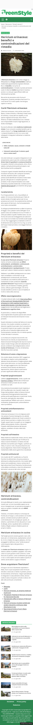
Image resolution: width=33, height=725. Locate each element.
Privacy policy (21, 702)
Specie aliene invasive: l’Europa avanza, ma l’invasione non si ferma (21, 692)
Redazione (16, 705)
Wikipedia (7, 587)
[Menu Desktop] (2, 19)
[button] (31, 20)
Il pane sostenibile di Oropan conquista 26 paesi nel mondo (20, 683)
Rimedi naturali (5, 33)
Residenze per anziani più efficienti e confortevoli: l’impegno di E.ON (21, 647)
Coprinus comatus (7, 381)
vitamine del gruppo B (8, 186)
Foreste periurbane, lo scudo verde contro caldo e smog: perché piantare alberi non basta (21, 674)
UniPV (6, 589)
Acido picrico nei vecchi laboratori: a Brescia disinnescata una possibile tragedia (21, 638)
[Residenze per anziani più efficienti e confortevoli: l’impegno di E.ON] (6, 648)
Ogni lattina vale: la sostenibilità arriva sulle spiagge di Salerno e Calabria (20, 664)
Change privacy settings (26, 723)
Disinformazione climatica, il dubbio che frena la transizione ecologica (21, 655)
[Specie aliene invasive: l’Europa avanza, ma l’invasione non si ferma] (6, 694)
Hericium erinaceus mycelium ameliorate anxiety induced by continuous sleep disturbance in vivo (17, 605)
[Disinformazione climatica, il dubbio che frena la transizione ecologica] (6, 657)
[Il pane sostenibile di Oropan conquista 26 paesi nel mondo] (6, 685)
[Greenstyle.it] (16, 13)
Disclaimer (10, 702)
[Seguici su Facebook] (6, 20)
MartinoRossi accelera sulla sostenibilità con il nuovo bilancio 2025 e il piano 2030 (21, 628)
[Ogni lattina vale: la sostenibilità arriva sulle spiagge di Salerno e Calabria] (6, 665)
